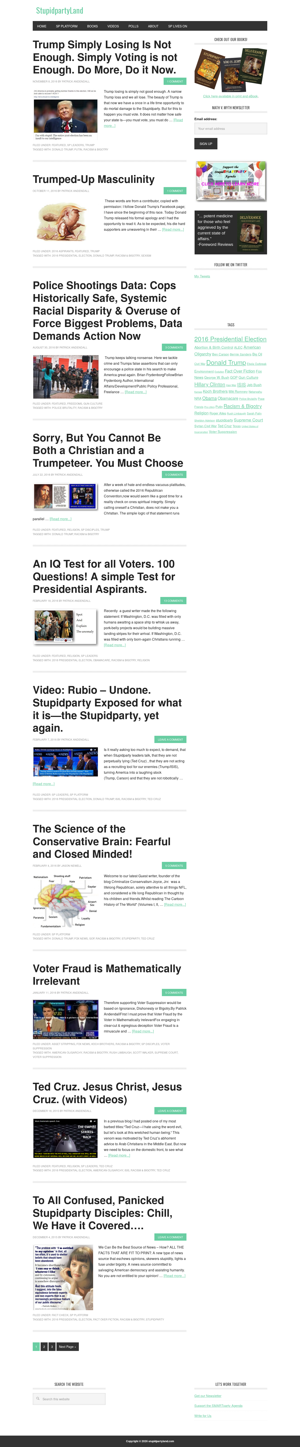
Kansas (198, 391)
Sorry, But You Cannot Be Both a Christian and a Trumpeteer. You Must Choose (108, 450)
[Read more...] (173, 229)
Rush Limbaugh (120, 1052)
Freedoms (74, 403)
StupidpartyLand (59, 10)
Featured (59, 145)
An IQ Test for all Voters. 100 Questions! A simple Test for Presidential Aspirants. (104, 576)
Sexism (146, 255)
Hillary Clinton (209, 384)
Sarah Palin (254, 413)
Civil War (199, 364)
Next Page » (67, 1346)
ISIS (117, 799)
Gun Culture (93, 403)
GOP (91, 938)
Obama (209, 398)
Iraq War (231, 385)
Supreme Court (166, 1052)
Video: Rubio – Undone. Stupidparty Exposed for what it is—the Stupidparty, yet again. (107, 708)
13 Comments (173, 600)
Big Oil (257, 354)
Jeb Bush (254, 384)
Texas (237, 426)
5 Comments (174, 474)
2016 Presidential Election (72, 255)
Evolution (219, 371)
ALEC (238, 347)
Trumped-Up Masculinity (94, 178)
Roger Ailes (218, 413)
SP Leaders (75, 145)
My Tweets (202, 276)
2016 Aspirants (63, 251)
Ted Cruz (154, 799)
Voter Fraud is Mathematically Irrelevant (107, 974)
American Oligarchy (67, 1052)
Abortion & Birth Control (213, 347)
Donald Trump (62, 149)
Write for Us (202, 1415)
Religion (73, 529)
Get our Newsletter (207, 1395)
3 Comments (174, 347)
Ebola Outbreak (256, 364)
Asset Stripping (63, 1044)
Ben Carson (220, 354)
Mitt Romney (238, 391)
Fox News (81, 938)
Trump (90, 145)
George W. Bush (216, 377)
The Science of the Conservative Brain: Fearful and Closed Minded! (102, 841)
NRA (197, 398)
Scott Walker (143, 1052)
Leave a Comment (170, 739)
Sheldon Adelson (204, 420)
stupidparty (131, 938)
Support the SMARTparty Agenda (218, 1405)
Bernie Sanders (240, 354)
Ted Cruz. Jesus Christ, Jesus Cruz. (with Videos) (107, 1092)
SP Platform (79, 794)
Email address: (205, 118)
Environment (204, 371)
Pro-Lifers (209, 407)
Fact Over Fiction (106, 1319)
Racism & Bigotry (95, 149)
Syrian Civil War (205, 425)
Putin (78, 149)
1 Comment (175, 81)
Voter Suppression (47, 1057)
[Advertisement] (229, 304)
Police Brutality (64, 407)
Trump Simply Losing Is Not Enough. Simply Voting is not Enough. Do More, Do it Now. (105, 56)
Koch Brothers (102, 1044)
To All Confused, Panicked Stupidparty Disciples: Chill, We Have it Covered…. (102, 1212)
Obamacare (101, 660)
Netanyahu (255, 391)
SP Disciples (90, 529)
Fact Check (60, 1315)
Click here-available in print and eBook (230, 96)
